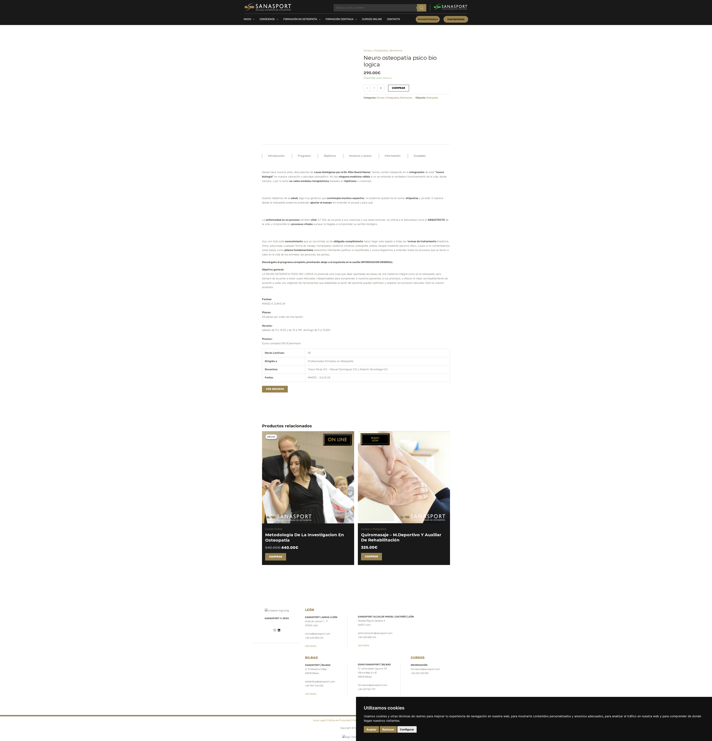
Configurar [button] (407, 729)
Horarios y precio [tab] (360, 155)
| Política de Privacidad (338, 720)
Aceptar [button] (371, 729)
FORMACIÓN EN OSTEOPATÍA (300, 19)
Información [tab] (392, 155)
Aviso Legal (319, 720)
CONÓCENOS (267, 19)
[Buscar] (421, 7)
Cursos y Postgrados (376, 50)
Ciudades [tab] (420, 155)
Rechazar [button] (388, 729)
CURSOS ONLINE (372, 19)
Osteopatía (432, 97)
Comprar (398, 88)
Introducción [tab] (276, 155)
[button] (428, 19)
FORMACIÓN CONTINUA (339, 19)
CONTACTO (393, 19)
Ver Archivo (275, 389)
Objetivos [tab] (330, 155)
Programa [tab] (304, 155)
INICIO (247, 19)
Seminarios (395, 50)
